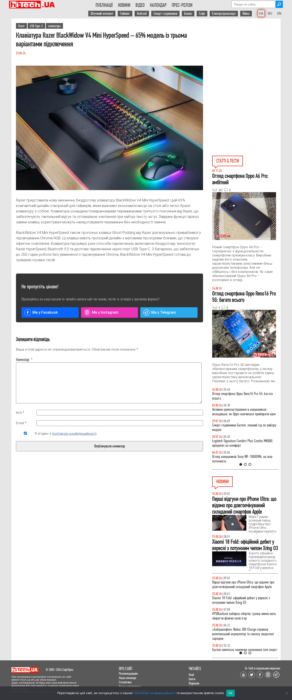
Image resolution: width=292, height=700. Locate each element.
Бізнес (188, 13)
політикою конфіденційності (74, 433)
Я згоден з (65, 433)
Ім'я (20, 413)
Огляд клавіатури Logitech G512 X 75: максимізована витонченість (236, 427)
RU (270, 13)
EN (279, 13)
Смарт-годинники (165, 13)
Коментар (24, 359)
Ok (231, 693)
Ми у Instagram (105, 312)
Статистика (125, 682)
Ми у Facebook (45, 312)
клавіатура (54, 26)
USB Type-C (36, 26)
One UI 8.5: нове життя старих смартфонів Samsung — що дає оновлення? (239, 411)
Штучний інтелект (102, 13)
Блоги (192, 679)
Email (21, 423)
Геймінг (125, 13)
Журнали (194, 683)
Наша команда (127, 678)
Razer (21, 26)
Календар (158, 5)
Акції (191, 674)
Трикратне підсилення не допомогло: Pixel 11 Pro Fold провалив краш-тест (245, 636)
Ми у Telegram (163, 312)
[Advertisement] (246, 59)
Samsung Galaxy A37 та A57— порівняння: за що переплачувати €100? (245, 459)
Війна (246, 13)
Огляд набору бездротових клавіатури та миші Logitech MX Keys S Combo (243, 396)
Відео (140, 5)
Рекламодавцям (128, 673)
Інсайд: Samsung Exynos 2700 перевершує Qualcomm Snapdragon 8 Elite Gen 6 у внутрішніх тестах (244, 603)
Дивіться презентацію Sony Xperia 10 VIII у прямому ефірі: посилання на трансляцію (239, 584)
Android (142, 13)
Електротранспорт (224, 13)
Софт (202, 13)
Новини (124, 5)
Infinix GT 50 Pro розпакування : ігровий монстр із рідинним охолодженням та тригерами (245, 443)
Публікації (104, 5)
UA (261, 13)
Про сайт (126, 668)
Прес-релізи (182, 5)
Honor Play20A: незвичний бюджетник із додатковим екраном (238, 620)
